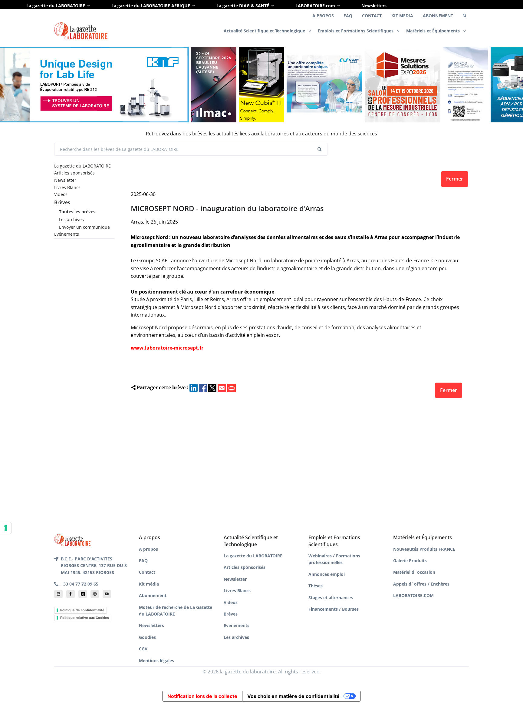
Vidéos (60, 194)
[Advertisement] (297, 464)
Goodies (147, 637)
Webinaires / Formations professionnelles (334, 559)
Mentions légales (156, 660)
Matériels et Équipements (433, 31)
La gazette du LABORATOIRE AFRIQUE (150, 5)
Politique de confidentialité (82, 610)
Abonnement (152, 595)
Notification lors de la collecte (202, 696)
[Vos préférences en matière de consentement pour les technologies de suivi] (6, 528)
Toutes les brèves (77, 211)
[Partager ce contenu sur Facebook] (203, 387)
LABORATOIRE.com (315, 5)
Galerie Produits (410, 560)
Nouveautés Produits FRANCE (424, 549)
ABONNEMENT (438, 15)
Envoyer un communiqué (84, 227)
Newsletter (65, 180)
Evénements (66, 234)
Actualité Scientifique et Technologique (265, 31)
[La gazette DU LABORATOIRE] (72, 539)
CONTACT (372, 15)
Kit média (149, 584)
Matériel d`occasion (414, 572)
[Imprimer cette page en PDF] (231, 387)
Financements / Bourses (333, 609)
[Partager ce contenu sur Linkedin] (193, 387)
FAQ (348, 15)
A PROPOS (323, 15)
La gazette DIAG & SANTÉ (242, 5)
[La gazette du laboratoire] (80, 31)
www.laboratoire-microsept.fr (167, 347)
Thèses (315, 586)
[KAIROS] (465, 84)
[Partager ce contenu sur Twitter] (212, 387)
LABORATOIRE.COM (413, 595)
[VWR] (324, 84)
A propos (148, 549)
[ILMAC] (213, 84)
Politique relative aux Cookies (84, 618)
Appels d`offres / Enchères (421, 584)
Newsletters (373, 5)
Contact (147, 572)
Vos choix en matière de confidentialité (293, 696)
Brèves (62, 202)
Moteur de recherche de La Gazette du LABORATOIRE (175, 610)
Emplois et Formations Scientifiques (356, 31)
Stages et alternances (330, 597)
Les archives (71, 219)
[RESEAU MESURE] (402, 84)
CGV (143, 649)
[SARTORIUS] (261, 84)
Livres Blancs (67, 187)
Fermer (454, 178)
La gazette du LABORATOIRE (55, 5)
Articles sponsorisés (74, 173)
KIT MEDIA (402, 15)
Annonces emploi (326, 574)
